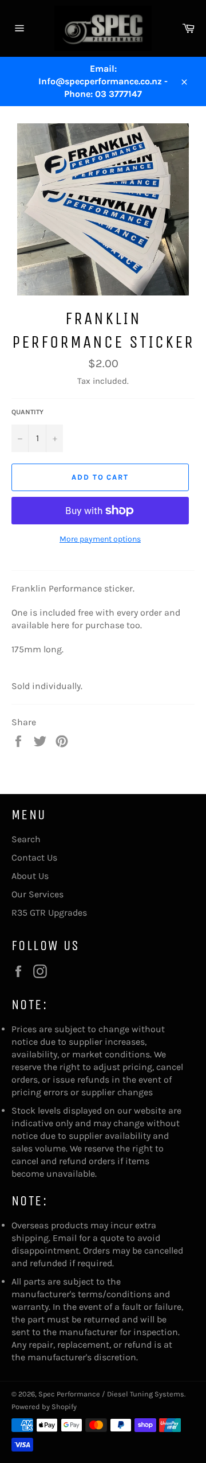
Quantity (27, 412)
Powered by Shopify (44, 1406)
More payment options (100, 539)
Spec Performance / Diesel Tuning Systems (111, 1394)
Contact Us (34, 857)
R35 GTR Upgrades (49, 912)
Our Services (37, 894)
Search (26, 839)
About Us (30, 875)
